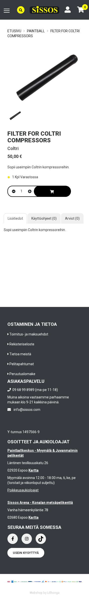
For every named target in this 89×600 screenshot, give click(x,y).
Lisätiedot (15, 218)
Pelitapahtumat (21, 364)
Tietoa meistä (20, 354)
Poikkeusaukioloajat (23, 490)
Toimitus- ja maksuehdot (28, 334)
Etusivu (14, 31)
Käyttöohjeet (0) (44, 218)
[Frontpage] (44, 10)
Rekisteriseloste (21, 344)
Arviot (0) (72, 218)
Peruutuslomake (22, 374)
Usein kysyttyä (26, 553)
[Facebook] (12, 539)
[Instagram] (27, 539)
